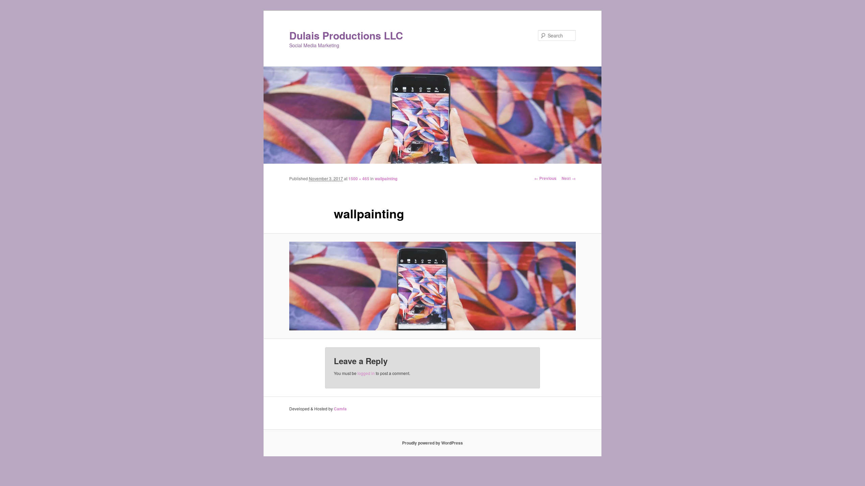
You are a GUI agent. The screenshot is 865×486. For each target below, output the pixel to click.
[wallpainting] (432, 286)
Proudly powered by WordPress (432, 443)
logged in (366, 373)
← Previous (545, 178)
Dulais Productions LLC (346, 35)
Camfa (340, 409)
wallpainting (386, 179)
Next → (569, 178)
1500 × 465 (358, 179)
